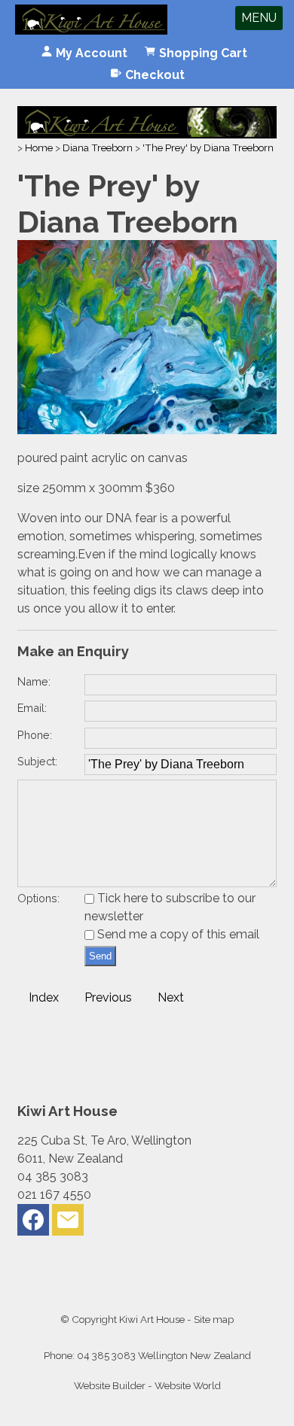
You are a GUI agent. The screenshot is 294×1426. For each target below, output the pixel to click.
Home (39, 147)
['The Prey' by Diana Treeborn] (146, 430)
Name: (34, 681)
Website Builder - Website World (147, 1385)
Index (44, 997)
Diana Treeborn (98, 147)
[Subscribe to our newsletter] (68, 1223)
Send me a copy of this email (176, 934)
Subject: (37, 761)
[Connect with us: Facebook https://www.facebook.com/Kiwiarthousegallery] (33, 1223)
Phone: (34, 734)
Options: (38, 898)
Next (171, 997)
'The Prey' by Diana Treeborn (208, 147)
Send (100, 956)
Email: (32, 707)
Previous (108, 997)
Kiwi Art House (152, 1319)
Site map (214, 1319)
